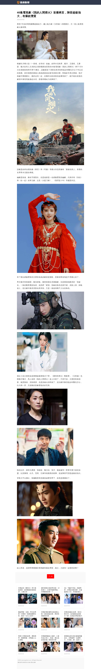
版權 (34, 662)
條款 (29, 662)
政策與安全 (25, 662)
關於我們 (20, 662)
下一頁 (51, 576)
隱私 (32, 662)
